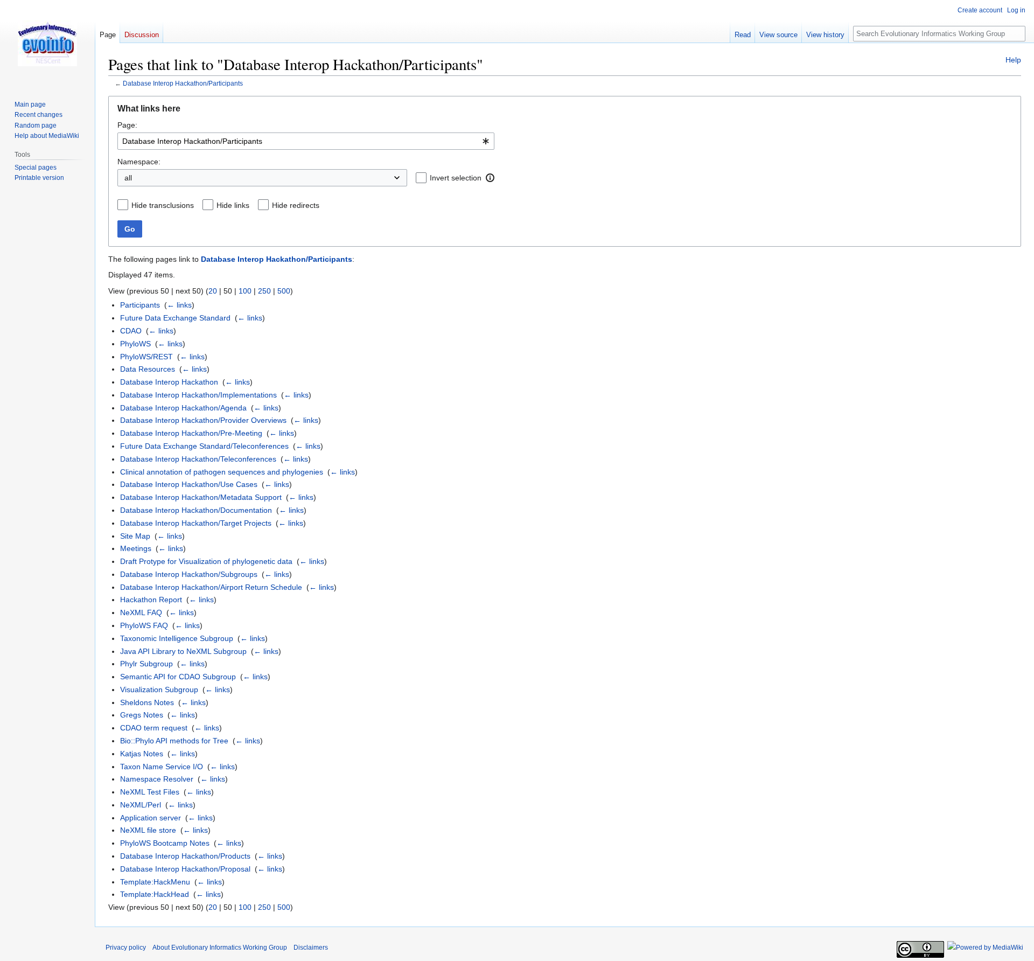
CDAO (131, 330)
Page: (127, 125)
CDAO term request (153, 727)
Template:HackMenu (155, 882)
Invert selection (455, 177)
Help (1013, 59)
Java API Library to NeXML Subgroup (183, 651)
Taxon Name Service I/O (161, 766)
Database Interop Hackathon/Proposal (185, 869)
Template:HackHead (154, 894)
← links (179, 305)
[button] (490, 177)
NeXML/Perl (140, 804)
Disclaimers (311, 947)
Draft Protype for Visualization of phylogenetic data (206, 561)
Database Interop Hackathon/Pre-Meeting (191, 433)
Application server (150, 817)
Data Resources (147, 369)
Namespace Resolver (156, 779)
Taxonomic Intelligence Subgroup (176, 638)
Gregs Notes (141, 715)
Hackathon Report (151, 599)
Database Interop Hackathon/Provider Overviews (203, 420)
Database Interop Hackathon (169, 382)
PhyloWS (135, 343)
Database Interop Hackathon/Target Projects (195, 523)
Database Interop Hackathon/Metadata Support (201, 497)
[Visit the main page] (47, 43)
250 (264, 291)
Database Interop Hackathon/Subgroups (188, 574)
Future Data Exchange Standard (175, 318)
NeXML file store (148, 830)
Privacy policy (126, 947)
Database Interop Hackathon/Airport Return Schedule (211, 587)
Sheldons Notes (147, 702)
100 (245, 291)
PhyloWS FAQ (144, 625)
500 (283, 291)
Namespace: (138, 161)
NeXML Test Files (149, 792)
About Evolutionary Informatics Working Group (219, 947)
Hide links (232, 205)
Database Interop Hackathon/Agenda (183, 407)
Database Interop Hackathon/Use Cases (188, 484)
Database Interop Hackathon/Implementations (198, 395)
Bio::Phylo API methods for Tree (174, 740)
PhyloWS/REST (146, 356)
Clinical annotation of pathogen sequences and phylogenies (221, 472)
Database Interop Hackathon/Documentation (196, 510)
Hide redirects (295, 205)
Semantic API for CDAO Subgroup (178, 676)
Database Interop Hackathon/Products (185, 856)
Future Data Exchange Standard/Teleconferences (204, 446)
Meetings (135, 548)
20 (212, 291)
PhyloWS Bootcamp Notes (164, 843)
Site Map (135, 536)
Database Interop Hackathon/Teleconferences (198, 459)
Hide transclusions (162, 205)
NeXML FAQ (141, 612)
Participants (140, 305)
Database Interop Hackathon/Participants (183, 83)
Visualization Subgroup (159, 689)
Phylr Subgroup (146, 663)
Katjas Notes (141, 753)
